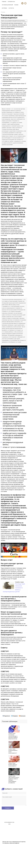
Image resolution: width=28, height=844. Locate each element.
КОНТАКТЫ (11, 8)
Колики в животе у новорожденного (12, 765)
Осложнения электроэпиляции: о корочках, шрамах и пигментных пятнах (13, 736)
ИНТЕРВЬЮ (4, 8)
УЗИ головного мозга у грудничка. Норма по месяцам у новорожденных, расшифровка (13, 780)
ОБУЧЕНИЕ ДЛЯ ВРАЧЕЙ (7, 4)
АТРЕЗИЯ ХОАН (11, 1)
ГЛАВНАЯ (4, 1)
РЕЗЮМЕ (16, 4)
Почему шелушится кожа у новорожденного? (12, 752)
